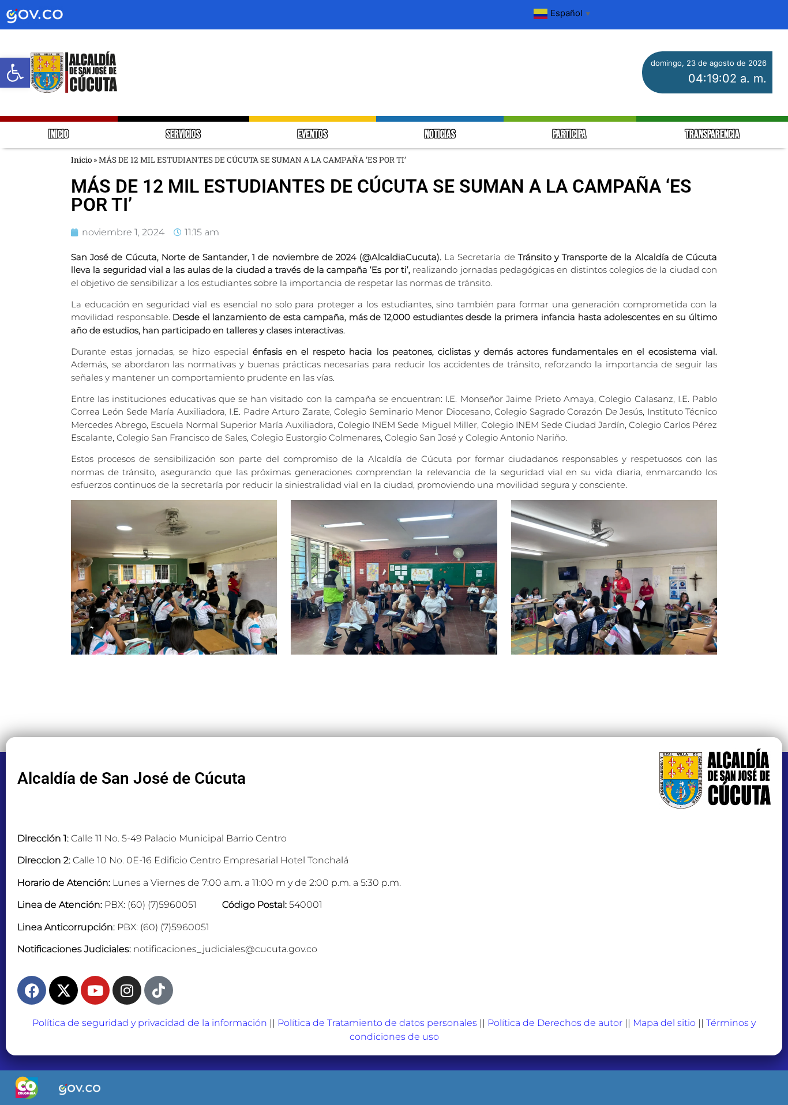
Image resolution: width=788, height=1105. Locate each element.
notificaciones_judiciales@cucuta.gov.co (225, 949)
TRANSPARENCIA (712, 134)
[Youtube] (95, 990)
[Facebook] (31, 990)
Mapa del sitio (664, 1022)
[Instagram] (126, 990)
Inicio (81, 160)
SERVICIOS (183, 134)
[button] (15, 73)
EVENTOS (312, 134)
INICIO (58, 134)
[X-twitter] (63, 990)
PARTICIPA (570, 134)
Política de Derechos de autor (554, 1022)
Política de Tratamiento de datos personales (377, 1022)
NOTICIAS (440, 134)
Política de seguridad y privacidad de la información (149, 1022)
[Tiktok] (158, 990)
